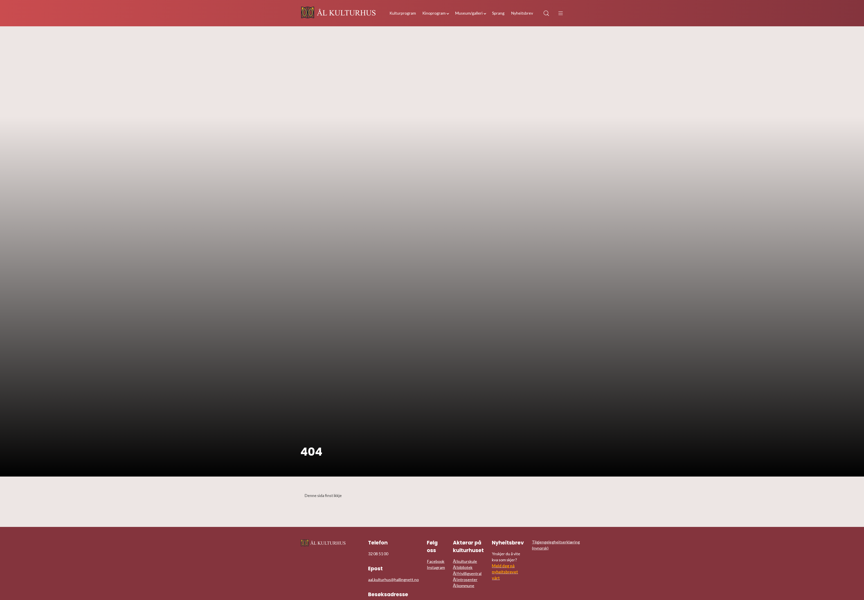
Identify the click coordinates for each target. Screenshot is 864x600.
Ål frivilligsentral (467, 573)
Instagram (436, 567)
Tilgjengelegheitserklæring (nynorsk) (556, 545)
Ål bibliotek (462, 567)
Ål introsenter (465, 579)
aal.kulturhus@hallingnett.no (393, 579)
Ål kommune (463, 585)
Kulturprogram (402, 13)
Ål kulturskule (465, 561)
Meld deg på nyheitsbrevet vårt (505, 571)
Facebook (435, 561)
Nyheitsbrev (522, 13)
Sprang (498, 13)
